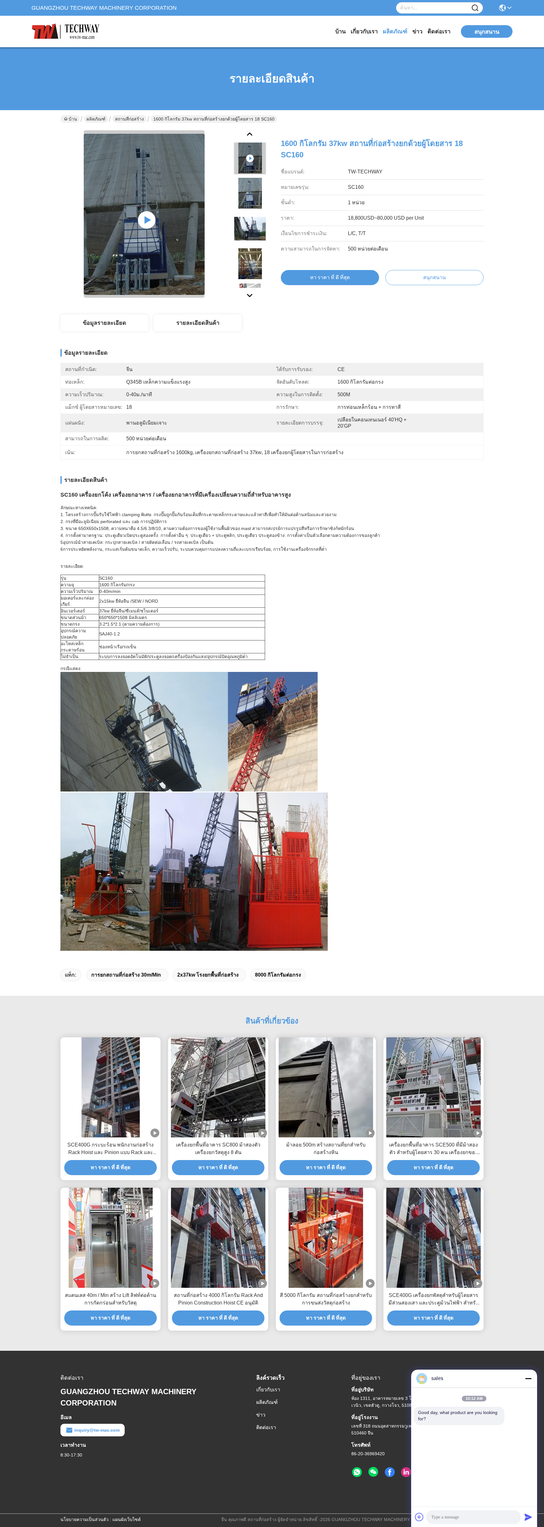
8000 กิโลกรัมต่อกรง (278, 975)
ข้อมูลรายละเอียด (104, 323)
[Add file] (419, 1517)
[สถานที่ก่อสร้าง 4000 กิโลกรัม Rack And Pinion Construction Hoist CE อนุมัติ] (218, 1238)
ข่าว (417, 31)
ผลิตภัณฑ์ (395, 31)
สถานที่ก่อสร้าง (129, 118)
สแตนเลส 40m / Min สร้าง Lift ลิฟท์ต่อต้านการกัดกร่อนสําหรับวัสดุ (110, 1299)
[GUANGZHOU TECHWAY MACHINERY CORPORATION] (66, 31)
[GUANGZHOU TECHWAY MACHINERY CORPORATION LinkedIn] (406, 1472)
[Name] (475, 8)
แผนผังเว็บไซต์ (126, 1519)
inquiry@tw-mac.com (97, 1430)
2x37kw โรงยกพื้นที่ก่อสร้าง (208, 975)
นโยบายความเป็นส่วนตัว (84, 1519)
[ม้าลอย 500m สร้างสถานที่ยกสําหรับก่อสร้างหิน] (326, 1087)
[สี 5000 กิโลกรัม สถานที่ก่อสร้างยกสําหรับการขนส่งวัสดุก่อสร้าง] (325, 1238)
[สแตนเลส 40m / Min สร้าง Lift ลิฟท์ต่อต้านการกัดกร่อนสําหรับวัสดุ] (111, 1238)
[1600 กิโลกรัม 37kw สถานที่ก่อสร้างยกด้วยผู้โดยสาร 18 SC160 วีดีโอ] (144, 214)
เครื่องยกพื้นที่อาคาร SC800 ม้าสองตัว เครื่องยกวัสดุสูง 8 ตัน (218, 1148)
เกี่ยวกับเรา (364, 31)
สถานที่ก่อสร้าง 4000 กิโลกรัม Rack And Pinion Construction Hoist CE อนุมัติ (218, 1299)
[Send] (528, 1517)
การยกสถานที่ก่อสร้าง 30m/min (126, 975)
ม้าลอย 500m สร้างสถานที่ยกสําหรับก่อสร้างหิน (326, 1148)
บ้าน (340, 31)
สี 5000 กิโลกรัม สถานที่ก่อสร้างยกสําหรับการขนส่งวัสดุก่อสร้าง (326, 1299)
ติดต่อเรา (439, 31)
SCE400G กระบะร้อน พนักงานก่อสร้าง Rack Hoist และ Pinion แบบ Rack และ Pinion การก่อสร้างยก (110, 1149)
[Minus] (528, 1378)
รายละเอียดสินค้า (197, 323)
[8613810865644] (357, 1472)
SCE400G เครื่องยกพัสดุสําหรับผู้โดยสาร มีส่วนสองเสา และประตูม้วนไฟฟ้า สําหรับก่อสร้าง (433, 1300)
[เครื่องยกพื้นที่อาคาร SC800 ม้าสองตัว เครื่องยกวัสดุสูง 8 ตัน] (218, 1087)
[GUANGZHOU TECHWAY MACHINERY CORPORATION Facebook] (389, 1472)
